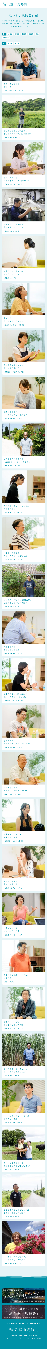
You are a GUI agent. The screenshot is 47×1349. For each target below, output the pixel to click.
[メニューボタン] (42, 4)
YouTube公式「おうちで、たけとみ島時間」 (23, 1323)
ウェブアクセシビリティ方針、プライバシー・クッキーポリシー (23, 1338)
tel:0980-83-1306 (31, 1335)
